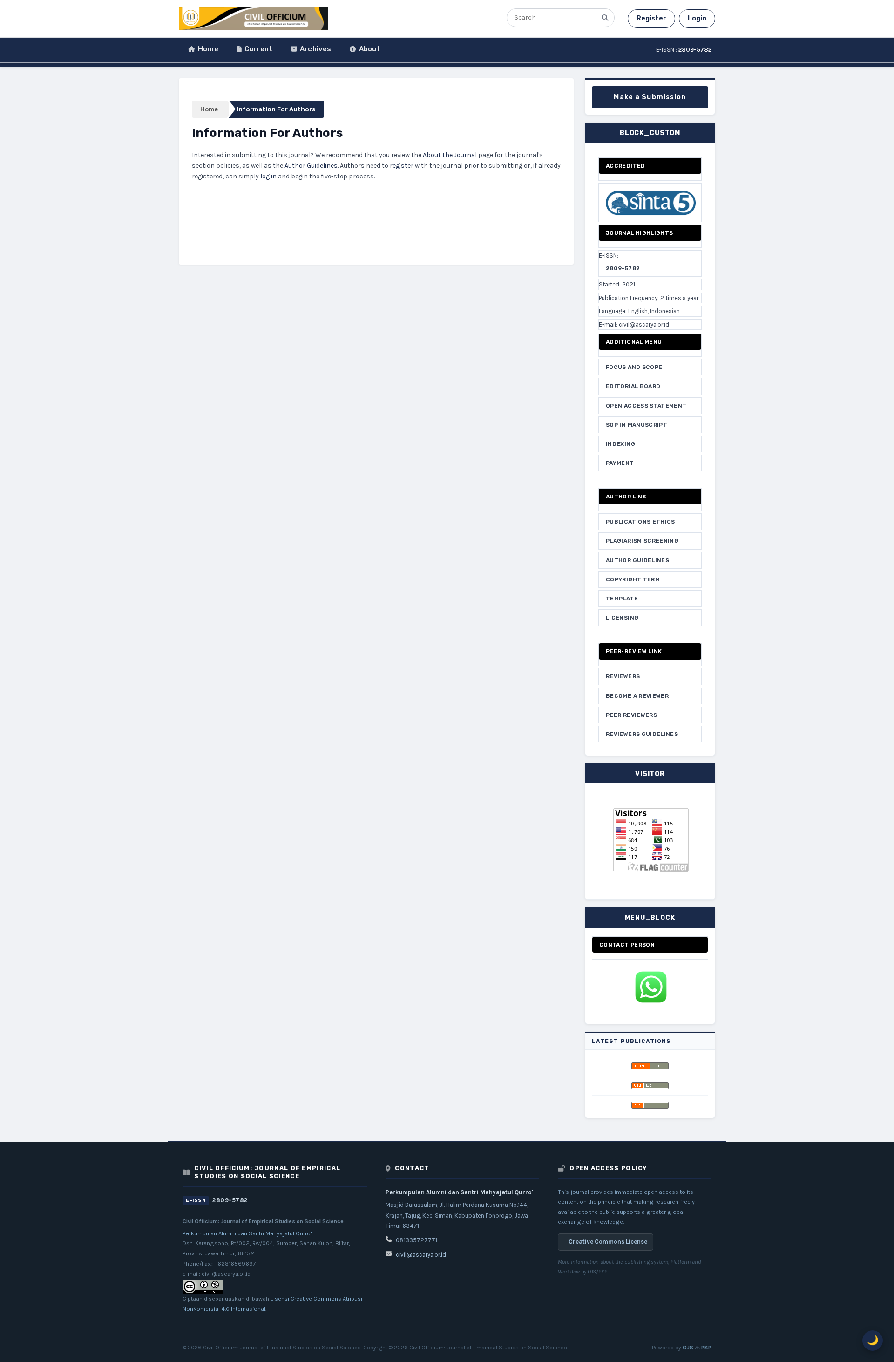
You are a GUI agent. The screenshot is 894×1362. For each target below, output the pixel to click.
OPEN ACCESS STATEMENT (646, 405)
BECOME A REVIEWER (637, 696)
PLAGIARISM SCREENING (642, 541)
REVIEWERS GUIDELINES (642, 734)
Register (651, 18)
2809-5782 (623, 268)
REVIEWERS (623, 676)
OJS (688, 1347)
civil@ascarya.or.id (421, 1254)
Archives (315, 49)
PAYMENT (620, 463)
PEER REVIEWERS (631, 715)
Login (697, 18)
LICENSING (622, 617)
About (369, 49)
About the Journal (450, 155)
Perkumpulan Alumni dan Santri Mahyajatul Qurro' (247, 1233)
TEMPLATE (622, 598)
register (401, 166)
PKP (706, 1347)
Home (208, 49)
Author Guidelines (311, 166)
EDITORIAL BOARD (633, 386)
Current (258, 49)
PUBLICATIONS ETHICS (640, 521)
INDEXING (620, 444)
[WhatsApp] (650, 987)
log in (268, 176)
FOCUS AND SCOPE (634, 367)
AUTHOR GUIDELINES (637, 560)
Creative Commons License (608, 1241)
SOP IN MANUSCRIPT (636, 425)
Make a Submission (650, 97)
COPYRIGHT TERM (633, 579)
